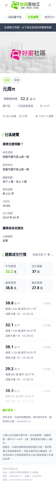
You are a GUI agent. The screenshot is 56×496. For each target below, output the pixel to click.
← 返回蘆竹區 (13, 17)
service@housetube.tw (21, 479)
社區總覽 (33, 17)
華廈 (16, 80)
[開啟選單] (6, 5)
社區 (7, 80)
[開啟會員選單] (49, 5)
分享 (25, 116)
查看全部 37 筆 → (43, 254)
